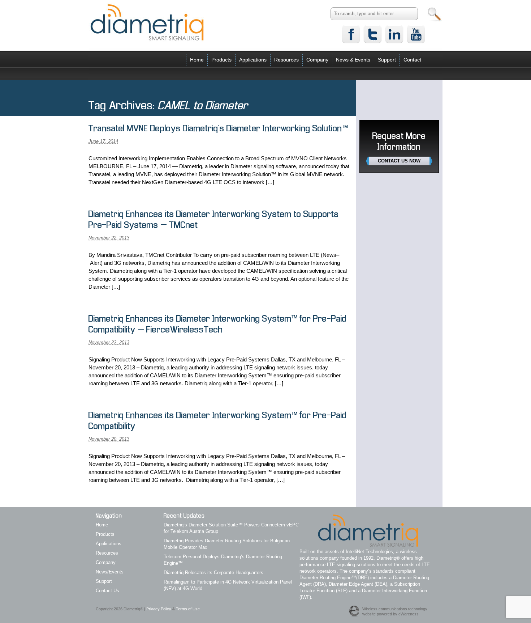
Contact (412, 60)
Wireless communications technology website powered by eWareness (394, 611)
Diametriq (147, 22)
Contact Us (107, 590)
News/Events (110, 572)
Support (387, 60)
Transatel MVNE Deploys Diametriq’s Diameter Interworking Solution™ (218, 129)
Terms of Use (188, 609)
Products (221, 60)
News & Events (353, 60)
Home (197, 60)
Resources (286, 60)
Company (317, 60)
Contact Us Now (399, 161)
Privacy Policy (158, 609)
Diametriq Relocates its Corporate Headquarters (213, 572)
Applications (253, 60)
